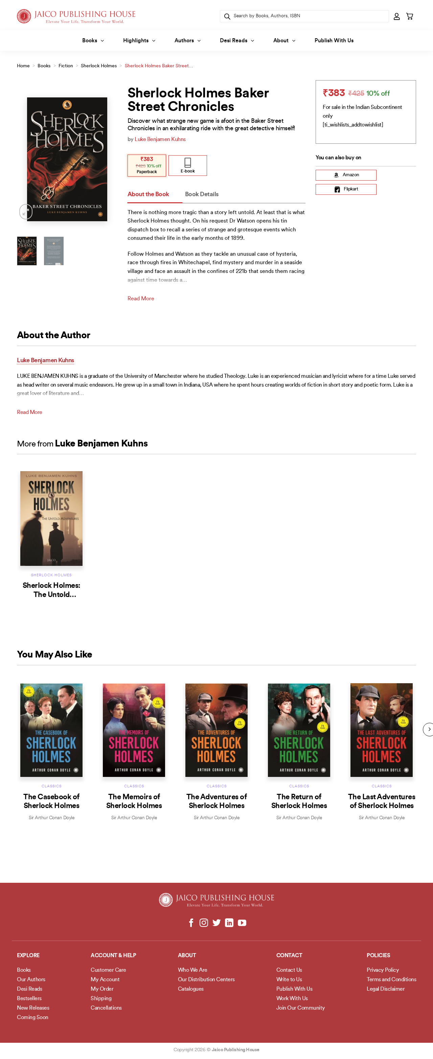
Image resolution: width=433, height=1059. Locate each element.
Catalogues (191, 989)
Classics (52, 786)
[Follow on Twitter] (216, 923)
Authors (184, 41)
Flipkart (351, 189)
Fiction (66, 66)
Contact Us (289, 970)
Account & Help (113, 956)
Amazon (351, 175)
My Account (105, 980)
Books (89, 41)
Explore (28, 956)
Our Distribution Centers (206, 980)
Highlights (136, 41)
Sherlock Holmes (99, 66)
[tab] (155, 195)
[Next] (107, 159)
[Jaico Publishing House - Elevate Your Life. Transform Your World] (76, 16)
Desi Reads (233, 41)
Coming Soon (32, 1017)
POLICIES (378, 956)
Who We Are (192, 970)
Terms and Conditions (391, 980)
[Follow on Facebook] (191, 923)
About (281, 41)
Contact (289, 956)
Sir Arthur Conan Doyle (51, 818)
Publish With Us (334, 41)
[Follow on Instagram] (204, 923)
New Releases (33, 1008)
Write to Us (289, 980)
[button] (397, 16)
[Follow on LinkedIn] (229, 923)
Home (23, 66)
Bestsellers (29, 999)
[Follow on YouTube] (241, 923)
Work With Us (292, 999)
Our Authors (31, 980)
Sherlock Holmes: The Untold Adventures (52, 595)
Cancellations (106, 1008)
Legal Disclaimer (386, 989)
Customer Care (108, 970)
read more (141, 299)
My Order (102, 989)
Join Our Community (300, 1008)
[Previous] (27, 159)
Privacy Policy (383, 970)
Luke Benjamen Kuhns (160, 139)
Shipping (101, 999)
